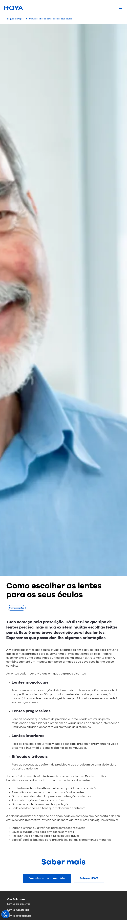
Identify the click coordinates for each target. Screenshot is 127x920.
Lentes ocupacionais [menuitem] (19, 915)
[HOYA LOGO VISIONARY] (13, 8)
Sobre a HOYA (89, 878)
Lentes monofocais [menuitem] (18, 909)
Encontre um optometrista (46, 878)
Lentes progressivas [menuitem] (18, 903)
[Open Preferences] (5, 914)
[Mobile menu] (120, 8)
